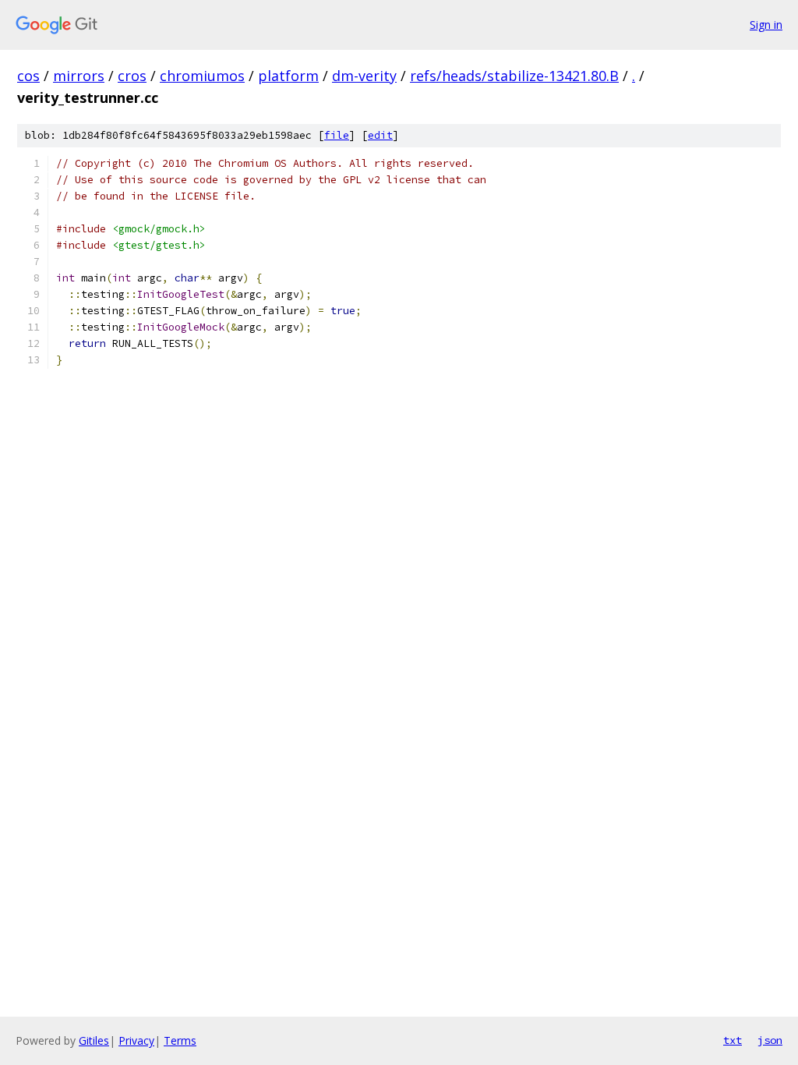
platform (288, 75)
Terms (180, 1040)
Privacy (136, 1040)
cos (28, 75)
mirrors (78, 75)
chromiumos (202, 75)
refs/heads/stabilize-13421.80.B (514, 75)
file (336, 135)
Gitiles (94, 1040)
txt (732, 1040)
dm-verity (364, 75)
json (769, 1040)
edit (380, 135)
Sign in (766, 24)
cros (132, 75)
